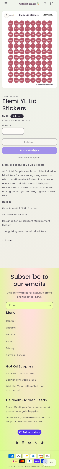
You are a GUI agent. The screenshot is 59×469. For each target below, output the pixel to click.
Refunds (10, 334)
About (9, 341)
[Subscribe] (49, 305)
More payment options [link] (29, 157)
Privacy (10, 348)
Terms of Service (16, 354)
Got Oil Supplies (24, 466)
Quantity (6, 125)
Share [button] (8, 240)
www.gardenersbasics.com (30, 417)
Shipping (6, 120)
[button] (6, 3)
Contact (11, 320)
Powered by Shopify (41, 466)
